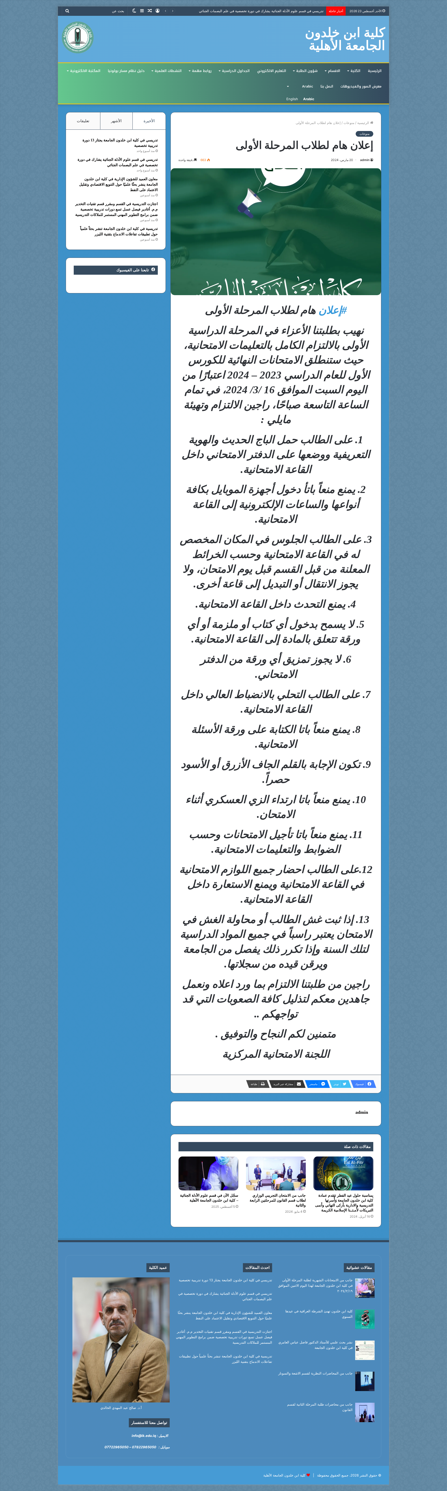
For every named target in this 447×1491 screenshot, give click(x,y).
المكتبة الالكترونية (85, 71)
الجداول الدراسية (236, 71)
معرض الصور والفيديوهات (361, 86)
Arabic (307, 86)
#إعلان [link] (332, 310)
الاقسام (334, 71)
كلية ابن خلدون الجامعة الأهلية (284, 1475)
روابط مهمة (202, 71)
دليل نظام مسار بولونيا (126, 71)
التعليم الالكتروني (271, 71)
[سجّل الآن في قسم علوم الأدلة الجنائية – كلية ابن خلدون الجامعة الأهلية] (208, 1173)
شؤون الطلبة (307, 71)
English (292, 99)
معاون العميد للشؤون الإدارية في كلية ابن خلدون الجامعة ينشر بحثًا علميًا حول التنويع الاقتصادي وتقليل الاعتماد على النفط (238, 11)
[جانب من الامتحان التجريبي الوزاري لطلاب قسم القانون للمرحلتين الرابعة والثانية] (276, 1173)
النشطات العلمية (168, 71)
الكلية (355, 71)
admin (364, 160)
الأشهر (116, 120)
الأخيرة (149, 120)
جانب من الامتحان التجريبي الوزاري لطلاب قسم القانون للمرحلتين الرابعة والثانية (278, 1200)
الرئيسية (375, 71)
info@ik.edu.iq (144, 1436)
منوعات (349, 123)
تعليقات (83, 120)
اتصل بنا (327, 86)
